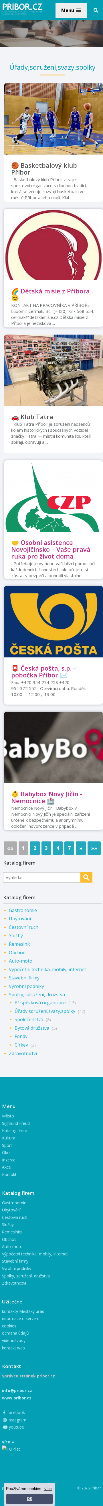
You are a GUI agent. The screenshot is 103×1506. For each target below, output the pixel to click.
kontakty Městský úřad (23, 1311)
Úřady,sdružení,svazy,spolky (45, 1011)
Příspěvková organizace (40, 1002)
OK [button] (29, 1499)
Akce (6, 1167)
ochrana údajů (15, 1333)
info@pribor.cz (17, 1390)
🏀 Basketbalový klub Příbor (44, 168)
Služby (16, 935)
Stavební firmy (24, 978)
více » (8, 1442)
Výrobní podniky (26, 986)
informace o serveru (20, 1318)
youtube (16, 1427)
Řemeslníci (20, 944)
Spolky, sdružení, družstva (37, 994)
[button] (71, 10)
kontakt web (13, 1348)
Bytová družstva (32, 1028)
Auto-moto (20, 961)
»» (94, 848)
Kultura (8, 1138)
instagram (16, 1420)
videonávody (13, 1340)
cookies (9, 1326)
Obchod (17, 952)
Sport (7, 1145)
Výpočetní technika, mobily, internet (47, 969)
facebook (15, 1412)
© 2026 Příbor (89, 1488)
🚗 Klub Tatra (32, 416)
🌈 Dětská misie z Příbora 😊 (50, 294)
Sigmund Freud (16, 1123)
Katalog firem (14, 1130)
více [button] (48, 1488)
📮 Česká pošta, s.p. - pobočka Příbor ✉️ (43, 671)
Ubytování (20, 918)
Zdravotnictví (23, 1053)
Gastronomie (23, 910)
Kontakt (9, 1174)
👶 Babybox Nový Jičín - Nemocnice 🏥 (46, 797)
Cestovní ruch (23, 927)
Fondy (21, 1036)
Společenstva (29, 1019)
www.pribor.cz (16, 1398)
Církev (21, 1045)
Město (8, 1116)
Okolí (6, 1152)
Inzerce (8, 1160)
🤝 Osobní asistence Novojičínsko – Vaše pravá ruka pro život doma (50, 549)
